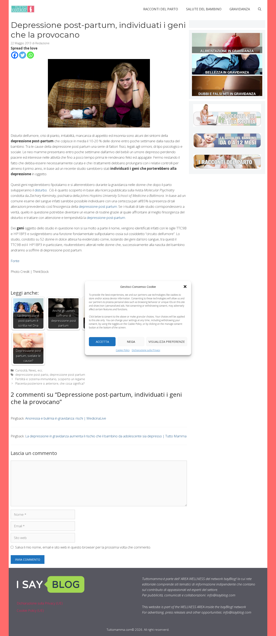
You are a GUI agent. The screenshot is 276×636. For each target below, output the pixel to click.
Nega (131, 342)
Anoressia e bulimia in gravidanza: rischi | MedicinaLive (65, 418)
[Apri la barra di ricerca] (259, 9)
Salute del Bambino (203, 9)
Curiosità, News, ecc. (29, 370)
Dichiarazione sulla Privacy (146, 350)
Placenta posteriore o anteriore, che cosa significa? (49, 383)
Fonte (15, 260)
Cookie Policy (123, 350)
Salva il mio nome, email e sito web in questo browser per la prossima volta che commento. (83, 547)
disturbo (41, 190)
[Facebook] (14, 55)
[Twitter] (22, 55)
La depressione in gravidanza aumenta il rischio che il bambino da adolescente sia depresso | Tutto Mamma (105, 436)
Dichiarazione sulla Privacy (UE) (40, 603)
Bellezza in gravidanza (227, 72)
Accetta (102, 342)
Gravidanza (240, 9)
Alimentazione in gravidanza (227, 51)
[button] (185, 286)
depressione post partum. (98, 206)
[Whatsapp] (30, 55)
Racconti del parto (160, 9)
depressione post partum (67, 375)
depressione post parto (31, 375)
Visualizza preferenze (167, 342)
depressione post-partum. (106, 217)
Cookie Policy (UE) (30, 610)
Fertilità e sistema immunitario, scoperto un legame (50, 379)
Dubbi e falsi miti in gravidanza (227, 94)
